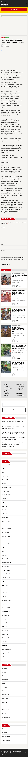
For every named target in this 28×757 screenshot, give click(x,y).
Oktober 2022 (6, 607)
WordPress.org (6, 740)
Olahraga (4, 687)
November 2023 (6, 566)
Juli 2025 (4, 502)
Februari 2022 (6, 638)
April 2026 (5, 476)
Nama (2, 237)
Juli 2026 (4, 468)
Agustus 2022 (6, 615)
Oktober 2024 (6, 536)
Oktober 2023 (6, 570)
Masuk (4, 729)
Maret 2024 (5, 559)
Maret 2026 (5, 479)
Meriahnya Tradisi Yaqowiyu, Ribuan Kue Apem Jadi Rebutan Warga (12, 422)
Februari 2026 (6, 483)
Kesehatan (5, 679)
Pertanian (4, 702)
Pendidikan (5, 698)
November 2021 (6, 649)
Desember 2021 (6, 645)
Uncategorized (6, 717)
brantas (4, 5)
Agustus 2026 (6, 464)
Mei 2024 (4, 551)
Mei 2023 (4, 589)
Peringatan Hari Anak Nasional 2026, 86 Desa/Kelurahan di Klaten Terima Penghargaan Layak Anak (18, 328)
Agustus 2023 (6, 577)
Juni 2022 (5, 623)
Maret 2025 (5, 517)
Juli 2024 (4, 547)
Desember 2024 (6, 528)
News (3, 683)
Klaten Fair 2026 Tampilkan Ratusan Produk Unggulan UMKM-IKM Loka (18, 310)
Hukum (4, 676)
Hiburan (4, 672)
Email (2, 244)
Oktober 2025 (6, 491)
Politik (4, 706)
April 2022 (5, 630)
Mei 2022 (4, 626)
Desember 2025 (6, 487)
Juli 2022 (4, 619)
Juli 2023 (4, 581)
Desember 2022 (6, 600)
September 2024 (6, 540)
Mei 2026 (4, 472)
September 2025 (6, 495)
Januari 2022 (5, 641)
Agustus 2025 (6, 498)
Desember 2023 (6, 562)
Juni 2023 (5, 585)
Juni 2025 (5, 506)
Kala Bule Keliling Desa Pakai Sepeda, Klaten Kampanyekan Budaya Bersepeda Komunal (19, 347)
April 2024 (5, 555)
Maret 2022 (5, 634)
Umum (4, 713)
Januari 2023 (5, 596)
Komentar (3, 227)
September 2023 (6, 574)
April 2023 (5, 592)
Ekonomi (4, 668)
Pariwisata (5, 691)
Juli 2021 (4, 656)
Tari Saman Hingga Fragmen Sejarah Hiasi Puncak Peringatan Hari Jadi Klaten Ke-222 (18, 293)
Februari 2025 (6, 521)
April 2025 (5, 513)
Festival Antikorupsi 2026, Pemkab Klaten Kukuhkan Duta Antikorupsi (19, 275)
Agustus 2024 (6, 543)
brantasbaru (6, 45)
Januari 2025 (5, 525)
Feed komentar (6, 736)
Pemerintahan (5, 694)
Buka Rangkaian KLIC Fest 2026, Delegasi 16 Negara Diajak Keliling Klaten (18, 364)
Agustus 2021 (5, 653)
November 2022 (6, 604)
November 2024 (6, 532)
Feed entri (4, 732)
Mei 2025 (4, 510)
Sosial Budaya (6, 709)
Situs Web (3, 251)
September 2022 (6, 611)
